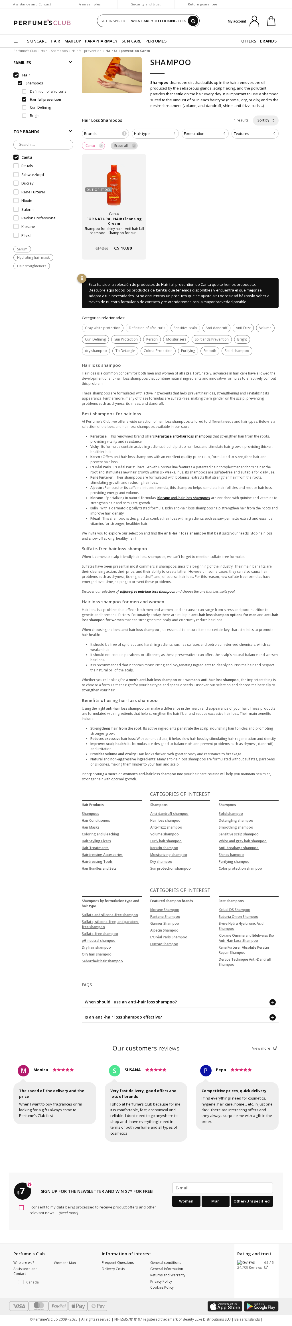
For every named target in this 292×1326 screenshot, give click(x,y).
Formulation (194, 133)
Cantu (161, 290)
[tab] (105, 134)
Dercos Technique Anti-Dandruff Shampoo (245, 962)
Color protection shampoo (240, 868)
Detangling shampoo (236, 820)
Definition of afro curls (147, 327)
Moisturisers (176, 339)
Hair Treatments (95, 847)
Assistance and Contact (32, 4)
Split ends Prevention (212, 339)
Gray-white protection (102, 327)
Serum (22, 249)
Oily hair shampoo (96, 954)
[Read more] (68, 1212)
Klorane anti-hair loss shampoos (183, 497)
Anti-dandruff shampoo (169, 813)
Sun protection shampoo (170, 868)
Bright (242, 339)
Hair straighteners (31, 266)
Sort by (263, 120)
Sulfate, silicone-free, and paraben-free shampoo (110, 924)
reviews (146, 1048)
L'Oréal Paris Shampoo (168, 937)
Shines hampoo (231, 854)
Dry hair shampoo (96, 947)
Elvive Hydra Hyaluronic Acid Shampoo (241, 926)
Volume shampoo (164, 834)
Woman (186, 1201)
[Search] (193, 21)
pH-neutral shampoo (98, 940)
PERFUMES (155, 41)
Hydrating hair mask (33, 257)
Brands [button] (104, 133)
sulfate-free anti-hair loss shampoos (147, 591)
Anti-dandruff (216, 327)
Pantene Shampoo (165, 916)
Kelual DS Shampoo (234, 909)
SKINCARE (37, 41)
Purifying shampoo (234, 861)
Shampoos (59, 50)
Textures (241, 133)
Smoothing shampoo (236, 827)
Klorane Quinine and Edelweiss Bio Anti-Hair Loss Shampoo (246, 938)
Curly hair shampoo (166, 841)
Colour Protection (158, 350)
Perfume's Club (25, 50)
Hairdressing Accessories (102, 854)
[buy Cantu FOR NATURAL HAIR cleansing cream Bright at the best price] (114, 189)
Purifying (188, 350)
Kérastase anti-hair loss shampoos (183, 436)
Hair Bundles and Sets (99, 868)
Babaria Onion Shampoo (238, 916)
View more (261, 1048)
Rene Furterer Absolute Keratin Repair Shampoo (244, 950)
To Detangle (125, 350)
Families (22, 62)
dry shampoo (96, 350)
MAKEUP (72, 41)
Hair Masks (91, 827)
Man (215, 1201)
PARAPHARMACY (101, 41)
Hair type (142, 133)
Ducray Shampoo (164, 944)
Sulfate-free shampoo (100, 933)
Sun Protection (126, 339)
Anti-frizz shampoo (166, 827)
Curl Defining (95, 339)
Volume (265, 327)
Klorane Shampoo (164, 909)
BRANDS (268, 41)
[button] (29, 1282)
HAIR (55, 41)
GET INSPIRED (112, 20)
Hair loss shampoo (165, 820)
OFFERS (248, 41)
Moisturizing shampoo (168, 854)
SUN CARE (131, 41)
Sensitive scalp (185, 327)
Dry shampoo (161, 861)
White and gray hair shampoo (243, 841)
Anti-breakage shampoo (239, 847)
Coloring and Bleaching (100, 834)
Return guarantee (202, 4)
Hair (44, 50)
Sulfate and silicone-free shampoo (110, 914)
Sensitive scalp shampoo (239, 834)
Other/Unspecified (252, 1201)
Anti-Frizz (243, 327)
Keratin (152, 339)
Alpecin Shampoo (164, 930)
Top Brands (26, 131)
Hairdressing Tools (97, 861)
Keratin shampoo (164, 847)
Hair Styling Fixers (96, 841)
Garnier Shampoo (164, 923)
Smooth (210, 350)
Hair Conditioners (96, 820)
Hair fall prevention (87, 50)
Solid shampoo (237, 350)
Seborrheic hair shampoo (102, 961)
